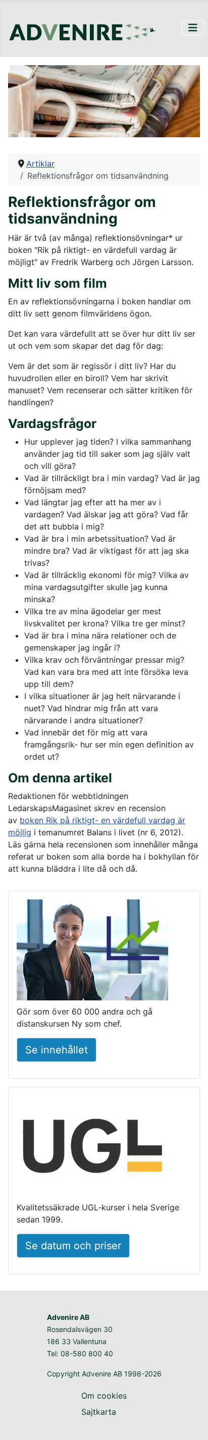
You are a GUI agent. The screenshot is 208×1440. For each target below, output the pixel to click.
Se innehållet (56, 1050)
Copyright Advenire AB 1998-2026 (104, 1373)
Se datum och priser (73, 1246)
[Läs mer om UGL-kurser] (92, 1147)
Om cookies (104, 1396)
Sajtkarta (98, 1412)
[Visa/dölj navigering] (193, 27)
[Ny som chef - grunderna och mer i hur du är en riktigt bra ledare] (92, 951)
